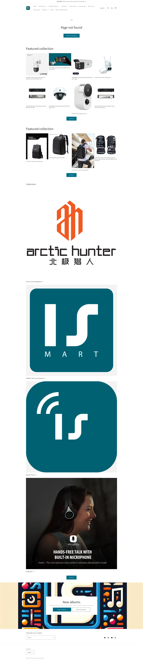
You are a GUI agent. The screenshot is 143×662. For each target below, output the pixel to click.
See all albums (62, 609)
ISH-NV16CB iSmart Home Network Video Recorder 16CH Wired (105, 106)
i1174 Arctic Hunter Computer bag (80, 170)
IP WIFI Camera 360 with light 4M (103, 77)
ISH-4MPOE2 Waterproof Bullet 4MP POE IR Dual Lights (82, 78)
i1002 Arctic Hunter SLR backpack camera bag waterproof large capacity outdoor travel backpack (106, 159)
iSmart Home (30, 475)
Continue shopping (71, 35)
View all (71, 118)
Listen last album (81, 609)
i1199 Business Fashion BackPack (57, 157)
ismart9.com (32, 658)
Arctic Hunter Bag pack (33, 282)
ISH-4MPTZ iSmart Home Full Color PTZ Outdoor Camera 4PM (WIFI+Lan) (35, 78)
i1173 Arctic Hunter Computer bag (34, 161)
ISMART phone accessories (35, 378)
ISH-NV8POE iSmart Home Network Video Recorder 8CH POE (36, 106)
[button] (43, 6)
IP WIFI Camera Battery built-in (79, 113)
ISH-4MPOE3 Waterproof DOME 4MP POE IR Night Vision (59, 106)
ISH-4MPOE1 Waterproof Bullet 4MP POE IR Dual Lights (59, 68)
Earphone (29, 571)
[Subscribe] (54, 637)
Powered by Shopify (39, 658)
